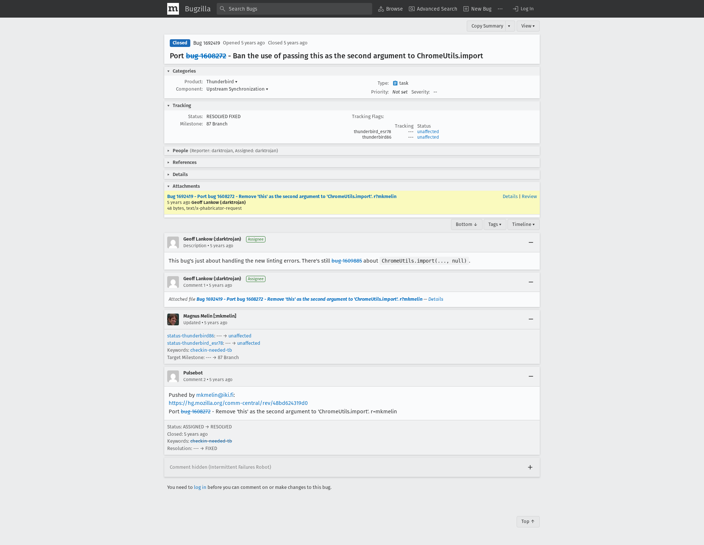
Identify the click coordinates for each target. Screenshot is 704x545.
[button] (523, 9)
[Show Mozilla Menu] (173, 9)
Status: (195, 116)
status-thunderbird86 (190, 336)
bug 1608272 (206, 55)
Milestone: (191, 124)
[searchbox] (294, 9)
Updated (192, 322)
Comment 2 (194, 379)
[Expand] (530, 467)
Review (529, 196)
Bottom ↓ (467, 224)
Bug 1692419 (206, 43)
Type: (383, 83)
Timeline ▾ (523, 224)
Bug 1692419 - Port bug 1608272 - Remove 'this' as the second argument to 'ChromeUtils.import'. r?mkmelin (281, 196)
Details (510, 196)
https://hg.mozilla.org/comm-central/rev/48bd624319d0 (238, 403)
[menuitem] (390, 9)
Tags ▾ (495, 224)
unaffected (428, 131)
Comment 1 (194, 285)
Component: (189, 89)
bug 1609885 (346, 260)
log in (200, 487)
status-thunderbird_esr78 (195, 343)
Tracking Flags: (368, 116)
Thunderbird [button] (222, 81)
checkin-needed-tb (211, 350)
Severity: (420, 92)
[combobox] (294, 9)
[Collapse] (531, 242)
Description (194, 245)
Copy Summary (487, 26)
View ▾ (528, 26)
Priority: (380, 92)
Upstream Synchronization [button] (237, 89)
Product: (193, 81)
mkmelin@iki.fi (215, 395)
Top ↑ (528, 521)
